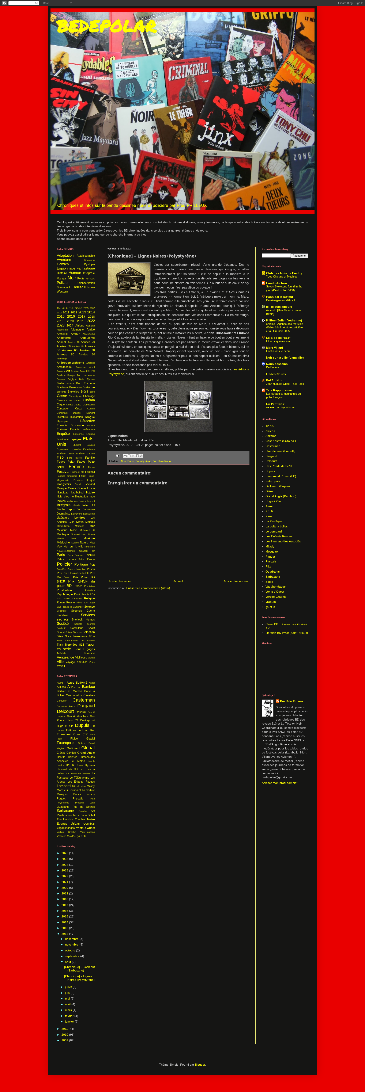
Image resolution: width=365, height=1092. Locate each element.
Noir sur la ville (73, 546)
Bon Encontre (85, 383)
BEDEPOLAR (107, 25)
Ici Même (78, 761)
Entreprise (78, 434)
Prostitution (64, 590)
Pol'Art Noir (274, 380)
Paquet (61, 798)
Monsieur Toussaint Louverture (76, 790)
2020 (70, 321)
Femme (76, 466)
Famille (90, 457)
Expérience (89, 449)
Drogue (90, 417)
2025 (65, 858)
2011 (66, 312)
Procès (78, 586)
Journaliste (63, 513)
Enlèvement (89, 429)
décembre (72, 938)
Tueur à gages (84, 649)
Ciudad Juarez (74, 404)
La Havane (77, 513)
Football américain (67, 476)
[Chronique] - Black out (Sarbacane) (79, 968)
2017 (81, 316)
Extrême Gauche (85, 453)
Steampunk (64, 287)
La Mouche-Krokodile (78, 773)
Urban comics (83, 823)
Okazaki (83, 551)
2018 (91, 316)
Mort (84, 534)
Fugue (91, 480)
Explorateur (63, 449)
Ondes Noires (276, 374)
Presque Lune (85, 802)
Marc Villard (274, 347)
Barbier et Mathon (69, 691)
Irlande (76, 505)
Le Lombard (274, 531)
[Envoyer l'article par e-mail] (117, 455)
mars (69, 1010)
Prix (59, 573)
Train (60, 644)
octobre (70, 950)
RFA (59, 598)
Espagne (76, 439)
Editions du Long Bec (80, 730)
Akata (92, 682)
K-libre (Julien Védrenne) (284, 320)
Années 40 (78, 346)
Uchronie (89, 287)
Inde (92, 496)
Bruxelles (73, 391)
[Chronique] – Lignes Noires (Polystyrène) (79, 977)
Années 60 (70, 350)
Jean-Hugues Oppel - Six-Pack (285, 383)
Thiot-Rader (164, 461)
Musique (89, 538)
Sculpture (62, 611)
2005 (86, 308)
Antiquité (90, 363)
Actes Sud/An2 (77, 682)
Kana (80, 765)
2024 (70, 325)
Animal (61, 342)
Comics (63, 264)
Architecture (64, 367)
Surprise (77, 632)
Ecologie (62, 425)
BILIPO (91, 371)
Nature (84, 542)
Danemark (62, 413)
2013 (82, 312)
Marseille (79, 526)
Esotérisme (62, 439)
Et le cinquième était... (280, 341)
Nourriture (89, 546)
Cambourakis (74, 695)
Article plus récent (120, 581)
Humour (75, 273)
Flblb (59, 738)
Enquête (63, 434)
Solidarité (61, 628)
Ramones (77, 598)
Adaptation (65, 255)
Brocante (61, 391)
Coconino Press (66, 706)
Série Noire (64, 636)
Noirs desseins (277, 364)
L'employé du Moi (67, 769)
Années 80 (65, 354)
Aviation (75, 371)
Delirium (81, 712)
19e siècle (75, 308)
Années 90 (87, 354)
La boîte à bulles (277, 526)
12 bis (270, 426)
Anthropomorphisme (70, 362)
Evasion (91, 445)
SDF (85, 602)
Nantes (75, 542)
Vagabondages (66, 827)
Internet (91, 501)
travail (61, 666)
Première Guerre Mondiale (71, 569)
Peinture (90, 555)
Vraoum (61, 836)
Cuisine (91, 408)
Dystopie (89, 264)
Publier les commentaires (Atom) (148, 588)
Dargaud (86, 705)
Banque (71, 375)
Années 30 (64, 346)
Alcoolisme (62, 329)
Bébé (92, 391)
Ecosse (91, 425)
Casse (62, 396)
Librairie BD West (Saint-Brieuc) (287, 632)
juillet (69, 987)
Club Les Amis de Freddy (284, 273)
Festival (63, 472)
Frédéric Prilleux (292, 701)
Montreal (75, 534)
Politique (81, 564)
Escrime (90, 434)
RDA (92, 594)
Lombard (64, 786)
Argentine (81, 367)
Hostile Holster (67, 757)
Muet (73, 538)
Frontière (78, 480)
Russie (70, 602)
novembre (72, 944)
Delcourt (65, 711)
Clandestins (89, 404)
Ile (72, 496)
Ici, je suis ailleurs (279, 306)
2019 (60, 321)
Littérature (63, 517)
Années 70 (87, 350)
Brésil (84, 391)
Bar (79, 375)
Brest (79, 387)
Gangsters (64, 484)
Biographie (89, 260)
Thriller (77, 287)
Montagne (63, 534)
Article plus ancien (236, 581)
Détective (87, 421)
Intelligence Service (76, 501)
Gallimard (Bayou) (278, 486)
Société (63, 624)
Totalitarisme (71, 640)
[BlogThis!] (129, 456)
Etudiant (77, 445)
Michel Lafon (79, 786)
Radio (66, 598)
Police (91, 559)
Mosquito (62, 794)
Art (68, 371)
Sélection (89, 632)
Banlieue (61, 375)
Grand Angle (86, 752)
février (69, 1015)
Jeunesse (89, 509)
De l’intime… (274, 367)
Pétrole (85, 594)
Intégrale (89, 273)
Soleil (91, 815)
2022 (91, 321)
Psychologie (65, 594)
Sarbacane (65, 811)
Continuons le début (278, 351)
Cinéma (89, 400)
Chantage (89, 396)
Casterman (83, 700)
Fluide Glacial (82, 738)
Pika (92, 798)
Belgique (72, 379)
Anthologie (62, 358)
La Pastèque (274, 521)
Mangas (62, 278)
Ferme (91, 467)
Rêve (79, 602)
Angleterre (64, 337)
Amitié (91, 329)
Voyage (70, 662)
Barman (61, 379)
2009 (65, 1040)
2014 (91, 312)
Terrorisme (80, 636)
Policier (63, 283)
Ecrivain (62, 429)
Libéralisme (89, 513)
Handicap (62, 492)
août (68, 961)
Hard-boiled (76, 492)
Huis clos (63, 496)
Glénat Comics (66, 752)
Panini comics (84, 794)
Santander (78, 607)
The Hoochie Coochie (71, 819)
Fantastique (85, 268)
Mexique (62, 530)
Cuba (78, 408)
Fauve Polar (66, 461)
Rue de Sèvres (83, 806)
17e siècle (62, 308)
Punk (77, 594)
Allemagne (77, 329)
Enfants (75, 429)
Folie (81, 472)
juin (68, 992)
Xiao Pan (71, 836)
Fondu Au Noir (276, 283)
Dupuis (82, 725)
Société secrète (84, 624)
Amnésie (62, 333)
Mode (73, 530)
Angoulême (87, 337)
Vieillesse (81, 657)
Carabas (89, 695)
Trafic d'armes (87, 640)
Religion (89, 598)
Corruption (63, 408)
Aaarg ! (61, 682)
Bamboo (88, 687)
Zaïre (92, 662)
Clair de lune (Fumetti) (281, 451)
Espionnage (66, 268)
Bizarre (70, 383)
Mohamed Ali (87, 530)
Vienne (91, 657)
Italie (85, 505)
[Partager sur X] (133, 456)
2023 (60, 325)
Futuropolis (65, 743)
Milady (91, 786)
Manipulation (63, 526)
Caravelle (62, 700)
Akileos (61, 687)
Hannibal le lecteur (279, 296)
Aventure (64, 260)
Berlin (60, 383)
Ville (60, 662)
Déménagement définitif (280, 300)
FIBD (60, 457)
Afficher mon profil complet (279, 782)
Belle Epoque (87, 379)
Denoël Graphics (77, 716)
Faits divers (74, 458)
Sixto (83, 815)
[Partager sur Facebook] (137, 456)
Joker (269, 506)
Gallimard (73, 748)
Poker (82, 559)
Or (93, 551)
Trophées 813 (74, 644)
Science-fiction (86, 283)
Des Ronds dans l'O (279, 466)
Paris (130, 461)
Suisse (68, 632)
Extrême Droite (65, 453)
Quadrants (63, 806)
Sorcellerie (76, 628)
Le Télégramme (79, 777)
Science (89, 606)
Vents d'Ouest (85, 827)
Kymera (90, 765)
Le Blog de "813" (278, 337)
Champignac (75, 396)
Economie (77, 425)
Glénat (88, 747)
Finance (75, 472)
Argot (92, 367)
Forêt (82, 475)
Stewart (61, 632)
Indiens (61, 501)
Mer (92, 525)
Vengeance (65, 657)
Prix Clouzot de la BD (76, 573)
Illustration (81, 496)
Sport (91, 628)
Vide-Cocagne (87, 832)
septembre (72, 956)
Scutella (83, 811)
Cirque (61, 404)
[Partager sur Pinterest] (141, 456)
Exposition (75, 449)
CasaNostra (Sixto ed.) (281, 441)
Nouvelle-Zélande (66, 551)
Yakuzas (82, 662)
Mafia (80, 521)
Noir (123, 461)
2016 (71, 316)
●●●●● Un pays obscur (280, 407)
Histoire (62, 273)
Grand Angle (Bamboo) (281, 496)
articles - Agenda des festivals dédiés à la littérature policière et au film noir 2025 (284, 327)
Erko (92, 734)
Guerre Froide (86, 488)
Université (89, 653)
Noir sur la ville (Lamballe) (285, 357)
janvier (70, 1021)
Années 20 (88, 342)
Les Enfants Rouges (81, 781)
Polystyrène (142, 461)
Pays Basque (75, 555)
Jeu (79, 509)
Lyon (71, 521)
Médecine (63, 542)
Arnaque (61, 371)
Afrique (79, 325)
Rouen (61, 602)
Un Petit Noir (275, 404)
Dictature (62, 417)
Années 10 (73, 342)
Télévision (62, 653)
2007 (92, 308)
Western (62, 291)
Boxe (72, 387)
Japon (71, 509)
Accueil (178, 581)
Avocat (83, 371)
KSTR (70, 765)
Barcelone (89, 375)
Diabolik (77, 413)
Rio (154, 461)
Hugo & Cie (273, 501)
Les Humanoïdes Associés (283, 541)
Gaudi (78, 484)
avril (68, 1004)
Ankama (73, 687)
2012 (74, 312)
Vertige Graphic (66, 832)
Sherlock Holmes (83, 619)
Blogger (200, 1064)
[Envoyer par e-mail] (125, 456)
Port (92, 564)
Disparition (76, 417)
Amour (75, 333)
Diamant (90, 413)
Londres (79, 517)
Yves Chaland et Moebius (281, 276)
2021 (80, 321)
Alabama (90, 325)
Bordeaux (62, 387)
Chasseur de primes (69, 400)
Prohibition (89, 586)
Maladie (90, 521)
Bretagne (89, 387)
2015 (60, 316)
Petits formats (86, 278)
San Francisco (64, 607)
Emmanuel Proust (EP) (73, 734)
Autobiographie (86, 255)
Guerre (72, 488)
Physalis (78, 798)
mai (68, 998)
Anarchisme (89, 334)
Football (90, 471)
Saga (92, 602)
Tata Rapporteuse (279, 390)
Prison (91, 569)
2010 (59, 312)
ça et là (82, 836)
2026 (65, 853)
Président (90, 590)
